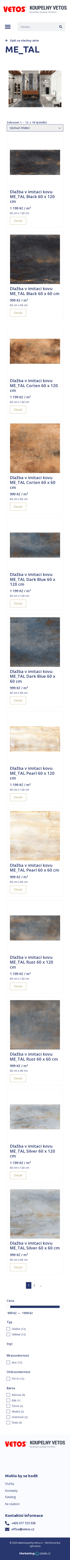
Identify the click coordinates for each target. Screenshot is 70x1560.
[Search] (60, 26)
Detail (18, 221)
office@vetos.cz (22, 1529)
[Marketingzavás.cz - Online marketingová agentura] (35, 1554)
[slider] (8, 1307)
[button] (8, 27)
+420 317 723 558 (23, 1523)
